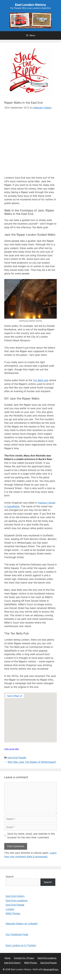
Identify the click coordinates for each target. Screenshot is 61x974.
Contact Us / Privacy (24, 958)
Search (10, 876)
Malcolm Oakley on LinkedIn (22, 923)
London (10, 909)
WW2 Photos (13, 913)
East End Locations (17, 900)
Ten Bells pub (40, 380)
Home (7, 958)
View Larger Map (11, 749)
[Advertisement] (30, 145)
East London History (30, 5)
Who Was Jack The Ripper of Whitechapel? (32, 762)
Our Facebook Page (17, 934)
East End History (15, 896)
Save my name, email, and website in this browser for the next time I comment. (31, 835)
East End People (17, 757)
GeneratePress (50, 969)
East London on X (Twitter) (21, 945)
